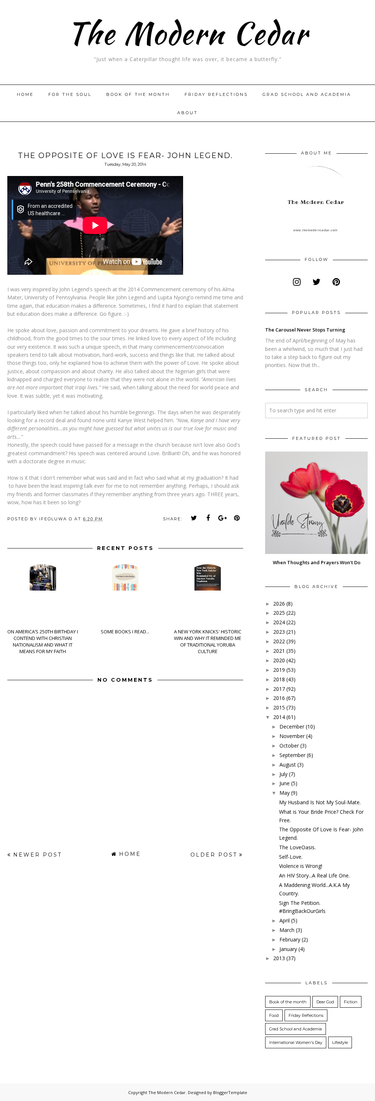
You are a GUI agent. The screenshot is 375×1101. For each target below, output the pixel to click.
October (289, 745)
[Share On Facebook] (208, 518)
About (187, 112)
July (283, 774)
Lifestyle (340, 1042)
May (284, 792)
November (292, 736)
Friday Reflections (216, 94)
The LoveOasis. (297, 847)
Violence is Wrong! (300, 865)
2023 (279, 631)
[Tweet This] (194, 518)
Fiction (350, 1001)
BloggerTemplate (230, 1092)
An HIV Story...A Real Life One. (314, 875)
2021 (279, 650)
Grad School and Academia (307, 94)
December (291, 726)
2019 (279, 669)
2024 (279, 622)
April (284, 920)
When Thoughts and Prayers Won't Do (316, 562)
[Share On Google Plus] (223, 518)
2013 (279, 958)
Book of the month (138, 94)
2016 (279, 697)
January (288, 948)
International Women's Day (295, 1042)
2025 (279, 612)
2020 (279, 660)
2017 (279, 688)
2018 (279, 679)
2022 (279, 641)
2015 (279, 707)
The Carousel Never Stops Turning (305, 329)
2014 (279, 717)
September (292, 755)
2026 (279, 603)
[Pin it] (237, 518)
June (284, 783)
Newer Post (37, 854)
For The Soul (70, 94)
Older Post (213, 854)
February (289, 939)
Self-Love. (290, 856)
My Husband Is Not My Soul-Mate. (320, 802)
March (286, 929)
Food (274, 1015)
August (287, 764)
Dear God (325, 1001)
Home (25, 94)
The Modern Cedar (187, 33)
